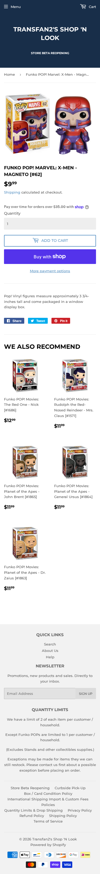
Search (50, 644)
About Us (50, 650)
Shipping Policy (63, 815)
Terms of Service (48, 821)
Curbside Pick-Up (70, 788)
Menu (16, 7)
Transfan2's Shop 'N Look (50, 34)
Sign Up (86, 694)
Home (9, 74)
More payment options (50, 271)
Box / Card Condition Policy (48, 793)
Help (50, 657)
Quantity (12, 213)
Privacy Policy (80, 810)
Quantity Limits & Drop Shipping (33, 810)
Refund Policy (31, 815)
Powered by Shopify (48, 845)
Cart (92, 7)
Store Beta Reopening (30, 788)
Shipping (12, 192)
